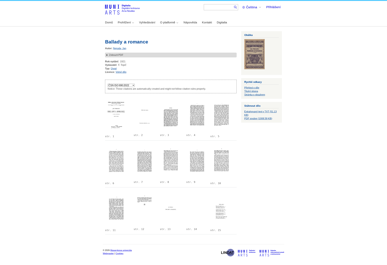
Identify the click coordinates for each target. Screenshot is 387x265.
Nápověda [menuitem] (190, 22)
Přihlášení (273, 7)
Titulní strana (251, 91)
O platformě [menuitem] (167, 22)
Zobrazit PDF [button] (116, 55)
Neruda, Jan (119, 48)
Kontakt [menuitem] (207, 22)
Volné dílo (121, 72)
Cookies (119, 253)
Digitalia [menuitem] (222, 22)
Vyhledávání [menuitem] (147, 22)
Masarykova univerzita (121, 250)
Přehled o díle (251, 87)
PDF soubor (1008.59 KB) (258, 118)
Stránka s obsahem (254, 94)
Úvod (114, 68)
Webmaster (108, 253)
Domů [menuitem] (109, 22)
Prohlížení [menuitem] (124, 22)
